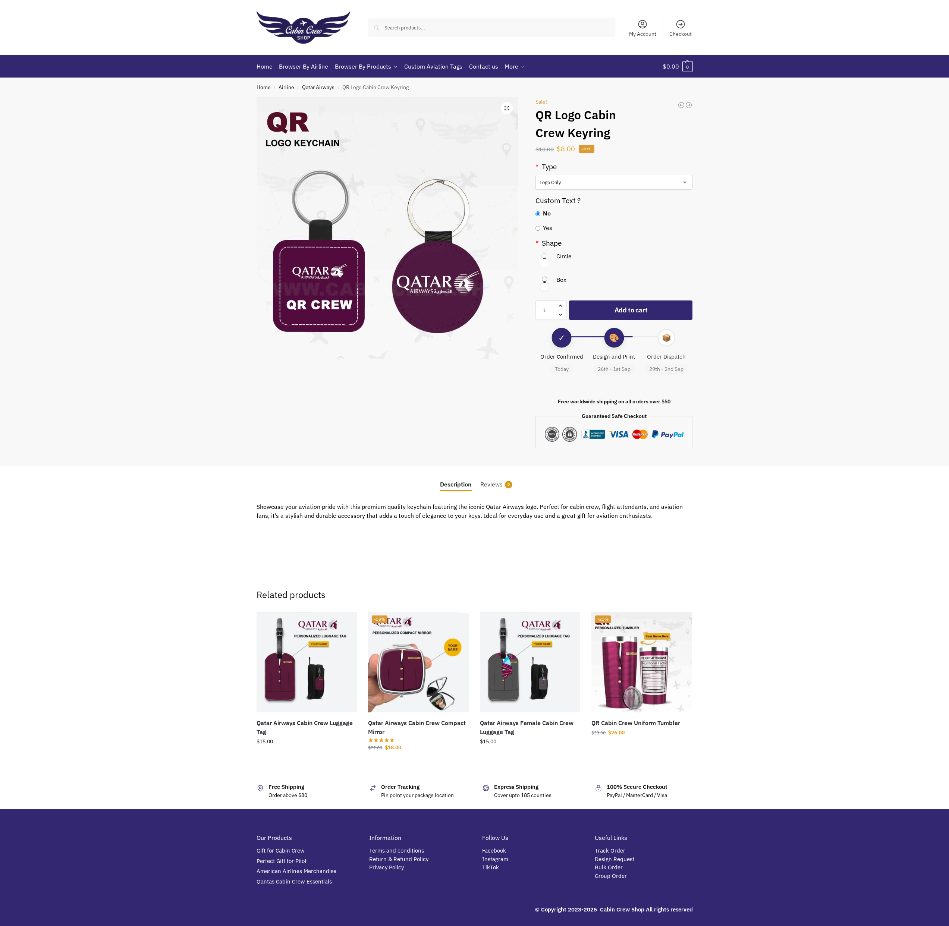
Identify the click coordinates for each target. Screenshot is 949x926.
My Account (642, 34)
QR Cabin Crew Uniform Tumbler (635, 723)
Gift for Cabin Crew (281, 850)
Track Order (610, 850)
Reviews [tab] (495, 484)
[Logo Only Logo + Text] (613, 182)
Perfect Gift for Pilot (282, 860)
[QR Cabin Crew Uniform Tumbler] (688, 105)
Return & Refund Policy (398, 859)
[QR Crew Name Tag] (681, 105)
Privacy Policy (386, 867)
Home (264, 87)
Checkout (680, 34)
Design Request (614, 859)
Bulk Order (609, 867)
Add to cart (631, 310)
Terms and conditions (396, 850)
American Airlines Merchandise (296, 871)
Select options (642, 748)
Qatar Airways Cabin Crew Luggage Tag (305, 727)
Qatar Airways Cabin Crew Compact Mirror (417, 727)
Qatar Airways (318, 87)
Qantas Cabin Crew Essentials (294, 881)
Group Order (611, 875)
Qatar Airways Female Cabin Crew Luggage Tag (527, 727)
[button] (678, 66)
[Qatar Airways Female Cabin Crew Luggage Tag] (530, 662)
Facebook (494, 850)
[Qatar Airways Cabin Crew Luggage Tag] (307, 662)
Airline (286, 87)
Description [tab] (455, 484)
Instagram (495, 859)
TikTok (490, 867)
